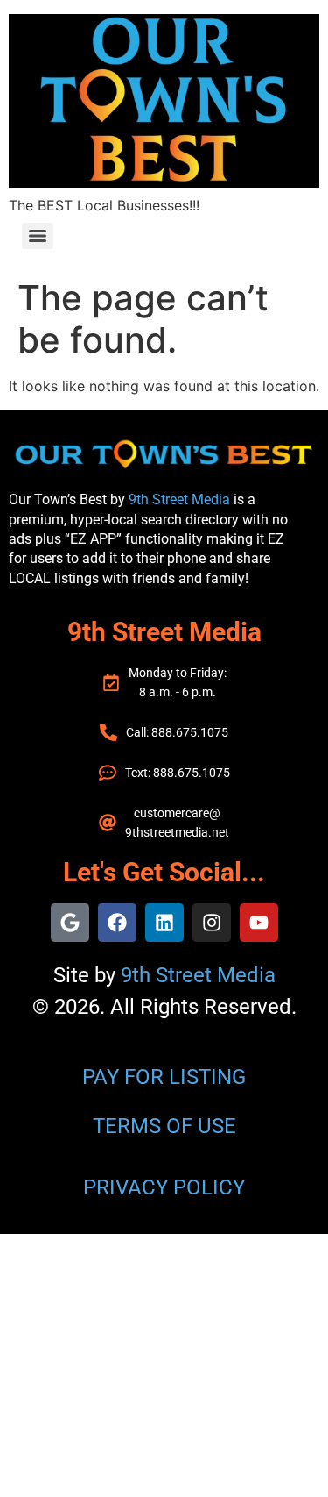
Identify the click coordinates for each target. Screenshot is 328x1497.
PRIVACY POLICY (164, 1187)
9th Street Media (179, 499)
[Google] (70, 922)
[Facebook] (117, 922)
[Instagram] (211, 922)
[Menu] (37, 236)
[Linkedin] (164, 922)
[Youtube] (259, 922)
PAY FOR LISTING (164, 1077)
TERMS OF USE (164, 1126)
